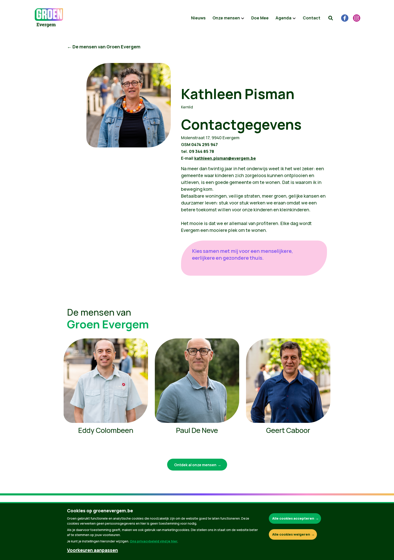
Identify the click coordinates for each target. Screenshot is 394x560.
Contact (311, 18)
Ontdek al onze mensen (195, 464)
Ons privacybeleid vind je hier (153, 541)
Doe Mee (260, 18)
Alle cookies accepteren (293, 518)
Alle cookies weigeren (291, 534)
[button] (330, 18)
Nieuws (198, 18)
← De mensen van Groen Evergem (103, 47)
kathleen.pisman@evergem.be (225, 158)
